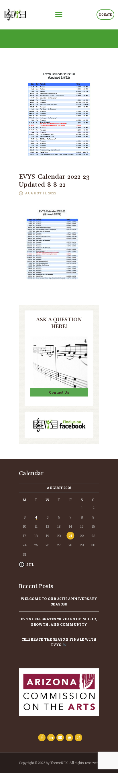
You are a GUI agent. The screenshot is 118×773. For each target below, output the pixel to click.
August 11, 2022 (40, 193)
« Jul (28, 564)
